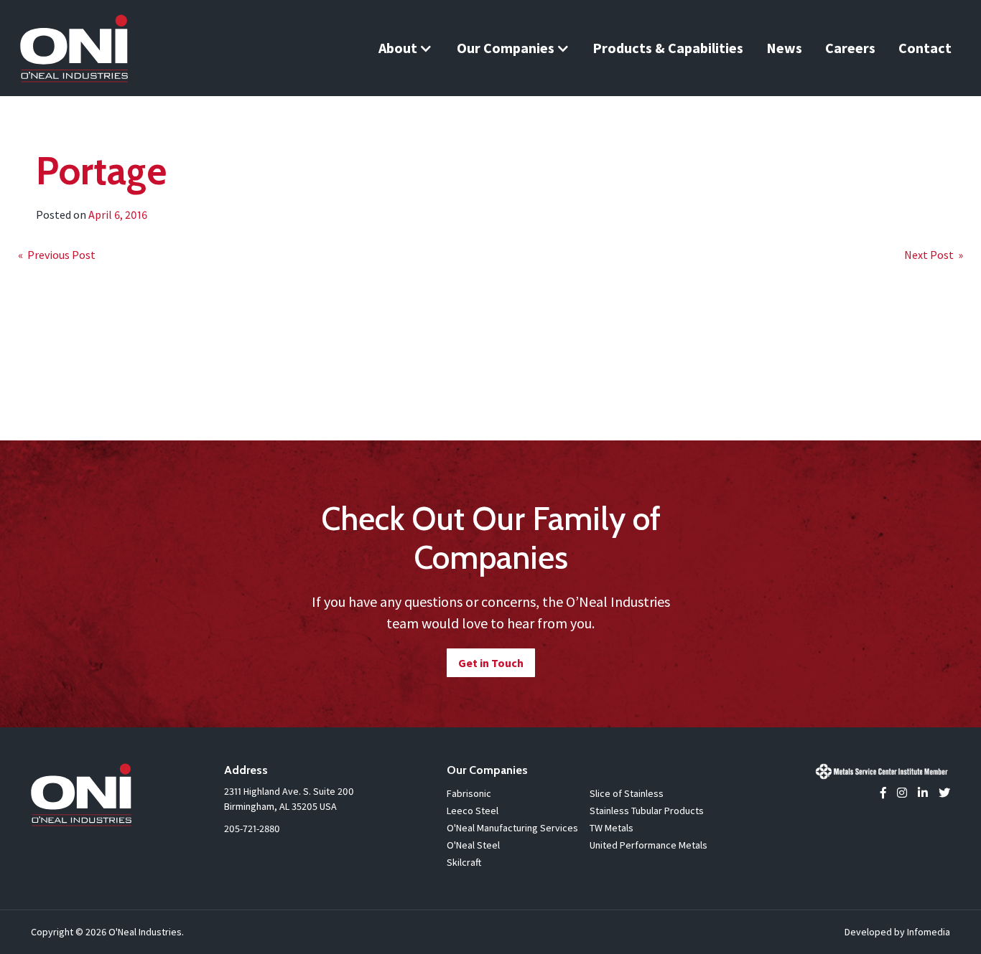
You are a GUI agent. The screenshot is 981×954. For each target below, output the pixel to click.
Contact (925, 48)
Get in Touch (491, 663)
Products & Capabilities (667, 48)
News (784, 48)
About (397, 48)
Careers (850, 48)
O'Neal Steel (473, 845)
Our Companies (505, 48)
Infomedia (928, 931)
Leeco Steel (472, 810)
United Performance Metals (648, 845)
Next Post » (933, 254)
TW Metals (611, 827)
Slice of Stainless (627, 793)
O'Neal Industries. (146, 931)
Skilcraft (464, 862)
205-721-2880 (252, 828)
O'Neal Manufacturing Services (512, 827)
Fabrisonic (469, 793)
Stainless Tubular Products (647, 810)
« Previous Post (57, 254)
